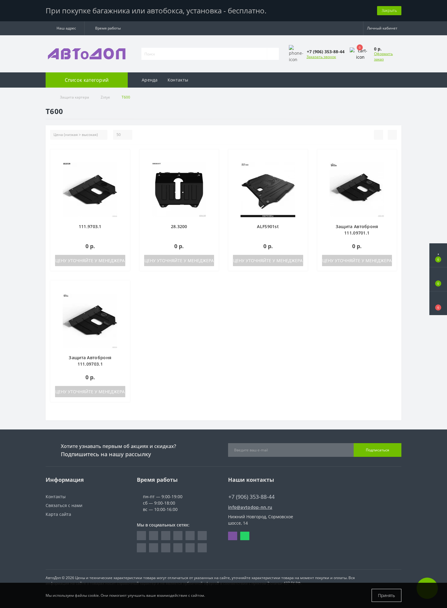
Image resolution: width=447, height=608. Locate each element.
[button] (65, 28)
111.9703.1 (90, 226)
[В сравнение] (123, 166)
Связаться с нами (64, 505)
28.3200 (179, 226)
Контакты (178, 80)
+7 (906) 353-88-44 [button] (251, 496)
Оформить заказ (383, 56)
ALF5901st (268, 226)
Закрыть (389, 10)
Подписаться (377, 450)
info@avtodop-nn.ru (250, 507)
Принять (386, 595)
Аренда (150, 80)
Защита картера (74, 97)
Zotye (105, 97)
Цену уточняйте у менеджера (90, 260)
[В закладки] (123, 157)
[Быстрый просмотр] (123, 175)
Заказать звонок (321, 56)
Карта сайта (58, 514)
